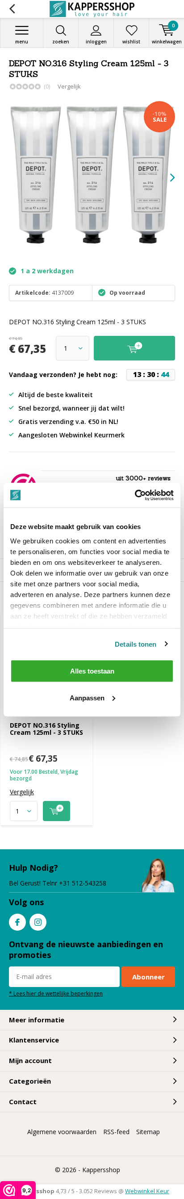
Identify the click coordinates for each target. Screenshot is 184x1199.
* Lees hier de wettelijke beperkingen (56, 993)
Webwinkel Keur (147, 1191)
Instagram (37, 922)
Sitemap (148, 1131)
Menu (21, 41)
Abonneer (148, 976)
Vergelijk (69, 86)
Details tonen (135, 644)
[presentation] (166, 177)
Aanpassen (87, 697)
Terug (12, 9)
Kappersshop (101, 1169)
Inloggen (96, 41)
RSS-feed (116, 1131)
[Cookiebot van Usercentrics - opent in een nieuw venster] (135, 495)
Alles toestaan (92, 671)
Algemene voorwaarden (61, 1131)
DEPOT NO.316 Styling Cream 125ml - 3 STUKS (46, 729)
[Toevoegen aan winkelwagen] (56, 811)
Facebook (17, 922)
